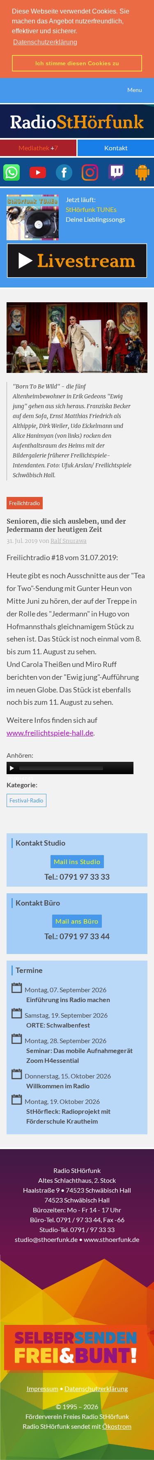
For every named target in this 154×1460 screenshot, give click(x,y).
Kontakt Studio (40, 843)
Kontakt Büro (38, 903)
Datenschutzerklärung (96, 1388)
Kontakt (116, 148)
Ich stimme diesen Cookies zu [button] (77, 63)
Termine (29, 970)
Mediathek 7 (38, 148)
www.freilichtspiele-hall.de (50, 733)
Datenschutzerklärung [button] (45, 42)
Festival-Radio (26, 800)
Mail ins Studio (77, 861)
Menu (134, 89)
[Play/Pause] (12, 768)
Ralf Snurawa (69, 541)
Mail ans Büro (77, 921)
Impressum (42, 1388)
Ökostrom (116, 1426)
